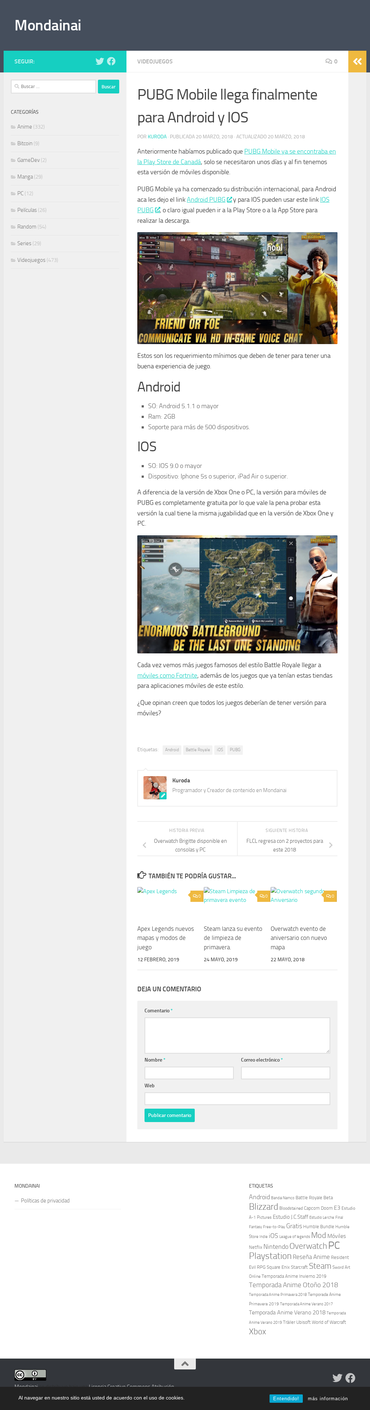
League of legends (294, 1236)
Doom (327, 1208)
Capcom (312, 1208)
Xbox (257, 1331)
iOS (220, 749)
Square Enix (278, 1267)
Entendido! (286, 1398)
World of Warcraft (329, 1322)
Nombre (155, 1060)
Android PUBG (206, 200)
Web (150, 1086)
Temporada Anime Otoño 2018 (293, 1285)
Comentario (159, 1011)
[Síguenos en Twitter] (99, 61)
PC (20, 193)
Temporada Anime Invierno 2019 (294, 1276)
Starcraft (299, 1267)
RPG (261, 1267)
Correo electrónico (262, 1060)
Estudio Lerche (321, 1217)
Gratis (294, 1226)
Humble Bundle (318, 1226)
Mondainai (47, 25)
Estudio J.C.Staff (290, 1217)
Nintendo (275, 1247)
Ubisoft (303, 1322)
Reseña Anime (311, 1257)
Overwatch (308, 1246)
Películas (27, 210)
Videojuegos (155, 61)
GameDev (28, 160)
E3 (337, 1208)
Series (24, 243)
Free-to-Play (274, 1226)
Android (172, 749)
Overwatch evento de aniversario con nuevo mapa (299, 938)
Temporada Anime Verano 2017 (306, 1303)
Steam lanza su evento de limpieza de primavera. (233, 938)
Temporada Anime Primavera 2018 (278, 1294)
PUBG (235, 749)
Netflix (255, 1247)
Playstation (270, 1256)
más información (328, 1398)
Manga (25, 176)
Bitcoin (25, 143)
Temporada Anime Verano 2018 (287, 1312)
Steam (320, 1266)
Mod (318, 1235)
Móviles (336, 1236)
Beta (328, 1197)
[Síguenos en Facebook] (111, 61)
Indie (263, 1236)
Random (26, 226)
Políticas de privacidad (45, 1200)
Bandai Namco (282, 1198)
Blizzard (263, 1206)
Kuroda (157, 137)
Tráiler (289, 1322)
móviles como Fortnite (167, 675)
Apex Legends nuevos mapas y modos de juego (165, 938)
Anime (24, 127)
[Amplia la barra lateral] (357, 61)
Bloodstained (291, 1208)
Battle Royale (198, 749)
